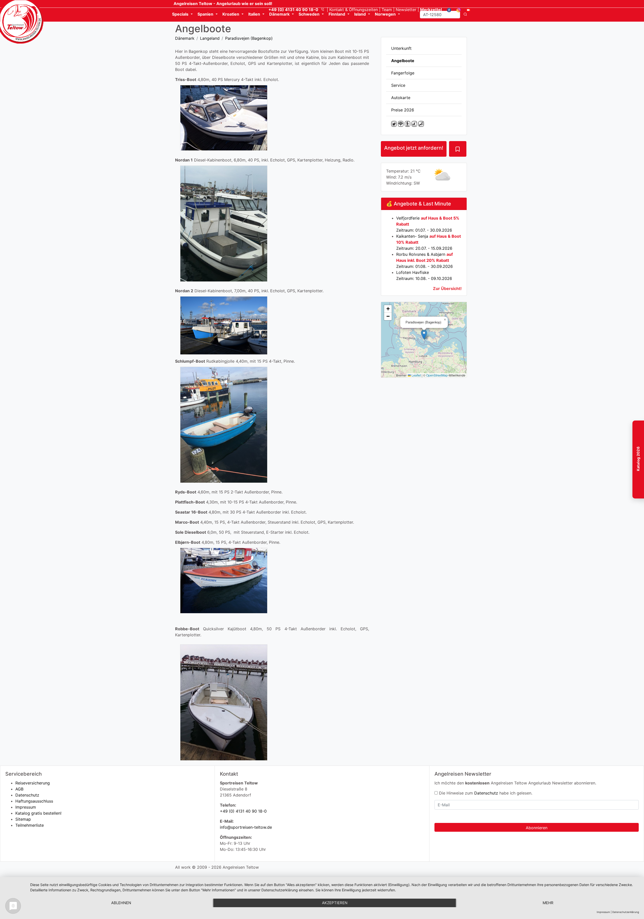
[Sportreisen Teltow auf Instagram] (457, 9)
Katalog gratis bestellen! (38, 813)
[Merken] (457, 149)
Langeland (210, 38)
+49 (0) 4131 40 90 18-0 (243, 811)
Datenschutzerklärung (625, 911)
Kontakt (353, 9)
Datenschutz (27, 795)
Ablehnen (121, 902)
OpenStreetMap (437, 375)
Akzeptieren (334, 902)
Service (398, 85)
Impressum (25, 807)
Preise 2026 (402, 109)
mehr (548, 902)
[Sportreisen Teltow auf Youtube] (466, 9)
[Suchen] (465, 14)
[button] (424, 334)
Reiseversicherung (32, 782)
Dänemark (184, 38)
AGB (19, 788)
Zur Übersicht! (447, 288)
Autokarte (400, 97)
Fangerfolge (402, 72)
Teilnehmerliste (29, 825)
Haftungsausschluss (34, 801)
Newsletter (406, 9)
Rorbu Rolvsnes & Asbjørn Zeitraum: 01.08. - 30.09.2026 (424, 260)
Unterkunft (401, 48)
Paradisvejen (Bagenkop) (249, 38)
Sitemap (23, 819)
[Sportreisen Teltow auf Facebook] (447, 9)
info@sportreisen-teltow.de (246, 827)
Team (387, 9)
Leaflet (416, 375)
